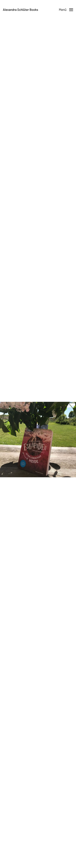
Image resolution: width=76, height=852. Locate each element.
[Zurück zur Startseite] (20, 9)
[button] (66, 9)
